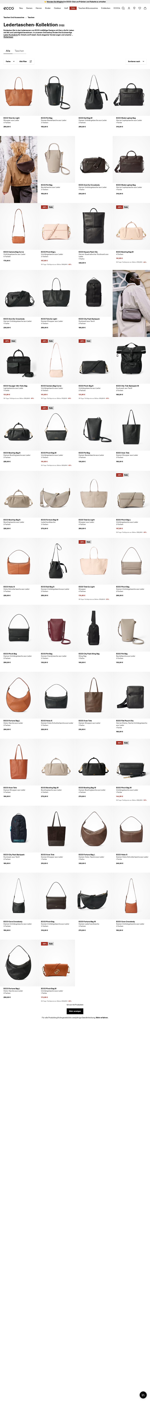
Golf (66, 8)
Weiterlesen (8, 37)
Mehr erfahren (102, 1018)
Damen (29, 8)
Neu (21, 8)
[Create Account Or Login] (128, 8)
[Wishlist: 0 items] (139, 8)
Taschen (31, 17)
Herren (39, 8)
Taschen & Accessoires (88, 8)
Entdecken (105, 8)
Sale (73, 8)
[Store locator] (134, 8)
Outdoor (57, 8)
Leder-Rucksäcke (11, 35)
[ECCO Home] (9, 8)
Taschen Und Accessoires (14, 17)
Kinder (48, 8)
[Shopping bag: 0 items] (145, 8)
